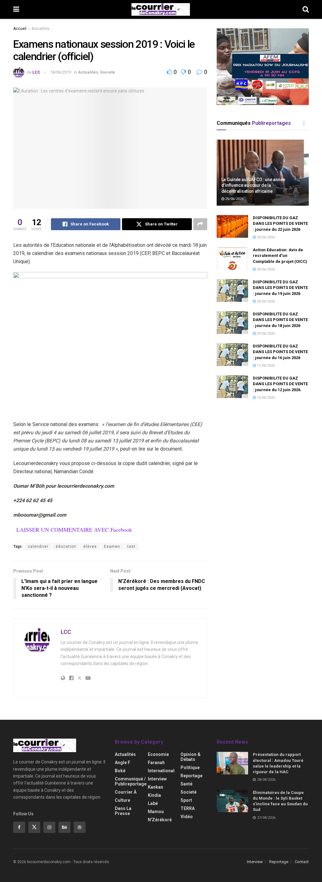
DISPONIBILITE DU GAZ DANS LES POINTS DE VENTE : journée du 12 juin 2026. (280, 384)
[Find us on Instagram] (49, 827)
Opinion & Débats (190, 757)
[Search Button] (306, 9)
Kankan (155, 787)
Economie (158, 754)
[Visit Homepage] (160, 9)
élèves (90, 546)
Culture (122, 800)
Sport (186, 800)
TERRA (187, 808)
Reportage (191, 775)
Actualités (40, 28)
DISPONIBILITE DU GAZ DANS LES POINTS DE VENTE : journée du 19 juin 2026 (280, 288)
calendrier (38, 546)
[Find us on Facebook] (19, 827)
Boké (120, 770)
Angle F (122, 762)
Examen (112, 546)
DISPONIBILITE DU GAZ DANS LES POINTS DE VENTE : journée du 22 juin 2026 (280, 223)
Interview (157, 778)
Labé (153, 803)
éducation (66, 546)
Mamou (156, 811)
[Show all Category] (304, 123)
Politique (190, 767)
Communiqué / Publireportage (131, 781)
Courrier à (125, 792)
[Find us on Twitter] (34, 827)
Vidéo (186, 816)
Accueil (19, 28)
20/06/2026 (265, 301)
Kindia (154, 795)
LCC (36, 72)
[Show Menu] (16, 9)
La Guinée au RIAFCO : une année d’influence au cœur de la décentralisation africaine (253, 185)
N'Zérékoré (160, 819)
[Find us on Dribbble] (80, 827)
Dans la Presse (123, 811)
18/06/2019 (60, 72)
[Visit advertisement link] (263, 66)
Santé (186, 783)
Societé (107, 72)
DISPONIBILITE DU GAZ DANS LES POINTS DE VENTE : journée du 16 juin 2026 (280, 352)
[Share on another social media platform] (200, 224)
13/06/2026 (265, 398)
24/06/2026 (265, 269)
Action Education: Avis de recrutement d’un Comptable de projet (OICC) (280, 255)
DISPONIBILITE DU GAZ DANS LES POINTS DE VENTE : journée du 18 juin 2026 (280, 320)
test (131, 546)
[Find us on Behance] (64, 827)
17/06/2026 (265, 365)
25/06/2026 (233, 199)
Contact (302, 861)
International (161, 770)
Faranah (156, 762)
